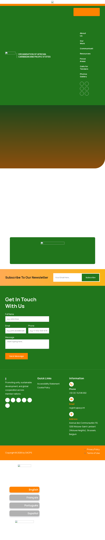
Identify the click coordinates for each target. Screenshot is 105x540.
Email (7, 325)
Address (73, 419)
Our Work (82, 42)
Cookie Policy (43, 387)
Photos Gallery (83, 75)
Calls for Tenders (84, 67)
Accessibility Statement (48, 383)
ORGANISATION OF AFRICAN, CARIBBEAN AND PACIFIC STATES (34, 55)
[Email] (71, 399)
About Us (83, 34)
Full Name (9, 314)
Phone (31, 325)
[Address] (71, 414)
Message (9, 337)
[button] (87, 12)
